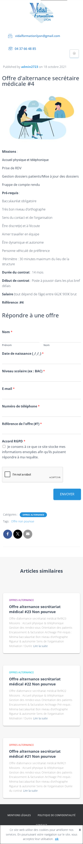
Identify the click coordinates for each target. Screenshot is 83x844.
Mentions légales (19, 815)
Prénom (7, 345)
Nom (7, 332)
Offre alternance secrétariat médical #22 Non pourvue (35, 681)
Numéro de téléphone (21, 406)
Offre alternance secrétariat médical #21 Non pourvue (35, 754)
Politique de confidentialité (57, 815)
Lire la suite (40, 646)
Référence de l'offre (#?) (22, 424)
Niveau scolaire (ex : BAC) (23, 371)
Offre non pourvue (22, 521)
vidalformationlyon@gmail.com (37, 36)
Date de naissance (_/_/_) (23, 353)
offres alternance (33, 514)
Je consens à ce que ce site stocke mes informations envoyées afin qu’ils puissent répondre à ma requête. (34, 451)
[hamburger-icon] (74, 53)
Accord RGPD (13, 441)
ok (57, 839)
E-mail (8, 389)
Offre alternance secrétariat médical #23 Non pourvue (35, 609)
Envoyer (67, 494)
